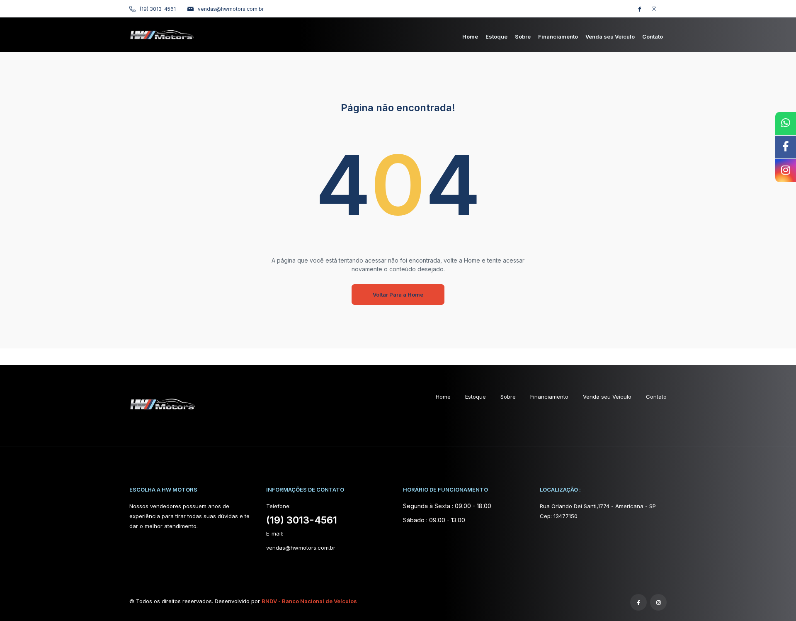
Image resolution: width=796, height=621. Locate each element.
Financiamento (549, 396)
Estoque (475, 396)
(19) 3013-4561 (158, 9)
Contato (656, 396)
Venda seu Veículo (607, 396)
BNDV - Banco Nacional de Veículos (309, 601)
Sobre (508, 396)
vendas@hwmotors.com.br (231, 9)
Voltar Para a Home (398, 294)
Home (443, 396)
